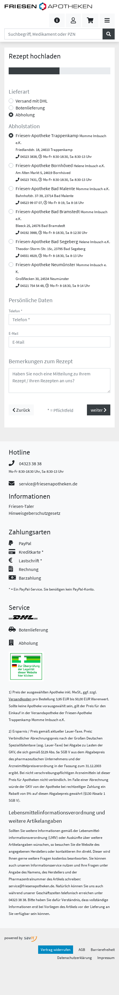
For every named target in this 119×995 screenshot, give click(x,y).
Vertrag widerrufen (55, 949)
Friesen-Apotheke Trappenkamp (61, 146)
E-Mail (13, 333)
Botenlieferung (30, 108)
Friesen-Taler (21, 506)
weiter (97, 410)
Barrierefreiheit (103, 949)
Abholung (25, 115)
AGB (82, 949)
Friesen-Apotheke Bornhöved (60, 172)
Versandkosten (20, 699)
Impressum (106, 957)
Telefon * (15, 311)
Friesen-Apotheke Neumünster (61, 275)
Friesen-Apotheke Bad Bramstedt (61, 222)
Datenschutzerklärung (74, 957)
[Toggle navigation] (107, 20)
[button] (57, 20)
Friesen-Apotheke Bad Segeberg (63, 248)
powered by (13, 937)
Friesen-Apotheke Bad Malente (62, 195)
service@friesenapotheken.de (48, 484)
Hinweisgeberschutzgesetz (34, 513)
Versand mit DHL (32, 101)
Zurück (22, 410)
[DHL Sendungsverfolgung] (28, 617)
